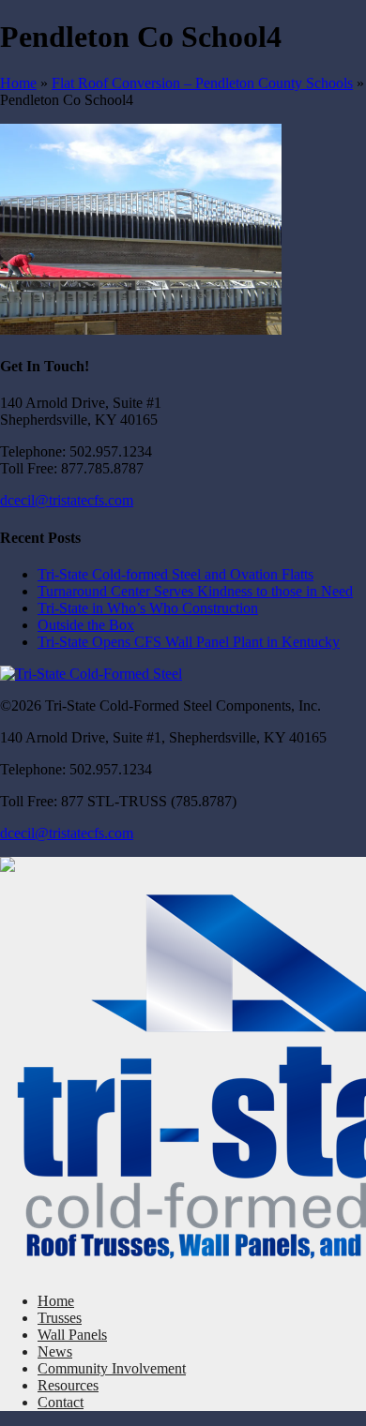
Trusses (60, 1318)
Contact (61, 1402)
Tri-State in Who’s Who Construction (148, 608)
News (55, 1351)
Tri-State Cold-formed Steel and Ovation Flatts (175, 574)
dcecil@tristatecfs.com (66, 500)
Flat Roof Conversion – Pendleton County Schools (202, 83)
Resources (68, 1385)
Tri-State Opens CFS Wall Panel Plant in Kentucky (189, 642)
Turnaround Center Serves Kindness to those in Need (195, 591)
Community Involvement (112, 1368)
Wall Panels (72, 1335)
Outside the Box (86, 625)
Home (18, 83)
